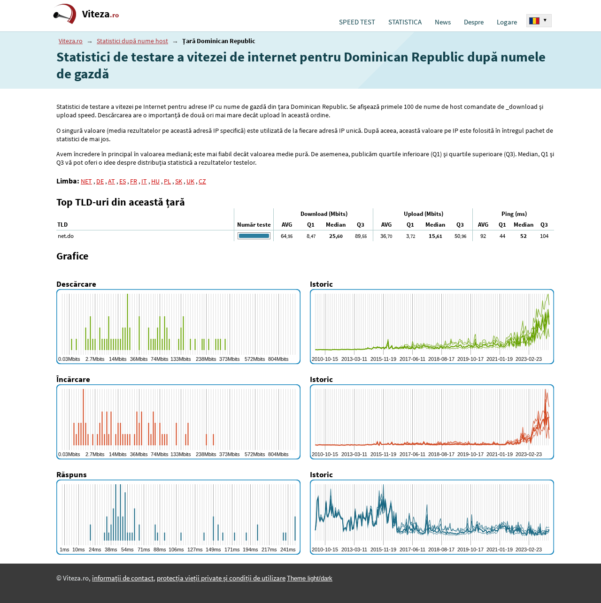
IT (144, 181)
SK (178, 181)
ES (122, 181)
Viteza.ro (71, 41)
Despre (474, 22)
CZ (202, 181)
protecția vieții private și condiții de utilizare (221, 578)
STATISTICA (405, 22)
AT (111, 181)
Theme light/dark (309, 578)
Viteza (100, 14)
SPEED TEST (357, 22)
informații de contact (123, 578)
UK (190, 181)
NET (86, 181)
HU (155, 181)
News (443, 22)
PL (167, 181)
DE (100, 181)
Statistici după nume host (132, 41)
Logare (507, 22)
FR (133, 181)
